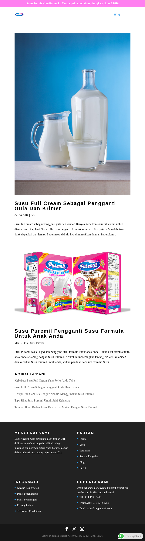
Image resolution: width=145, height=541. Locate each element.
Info (33, 215)
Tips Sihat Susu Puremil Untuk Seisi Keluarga (42, 400)
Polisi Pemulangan (27, 499)
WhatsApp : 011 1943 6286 (94, 502)
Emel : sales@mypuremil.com (95, 508)
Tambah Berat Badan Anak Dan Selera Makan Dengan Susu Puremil (56, 407)
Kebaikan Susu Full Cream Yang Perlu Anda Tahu (45, 380)
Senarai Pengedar (88, 456)
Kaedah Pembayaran (28, 488)
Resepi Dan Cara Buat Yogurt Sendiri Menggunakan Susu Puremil (54, 394)
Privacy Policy (25, 505)
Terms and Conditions (29, 511)
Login (82, 468)
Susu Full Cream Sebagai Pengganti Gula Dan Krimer (65, 206)
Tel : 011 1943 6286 (90, 497)
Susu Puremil (37, 343)
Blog (82, 462)
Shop (82, 444)
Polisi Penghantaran (27, 493)
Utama (82, 439)
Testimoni (84, 450)
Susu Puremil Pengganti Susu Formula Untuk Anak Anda (69, 333)
